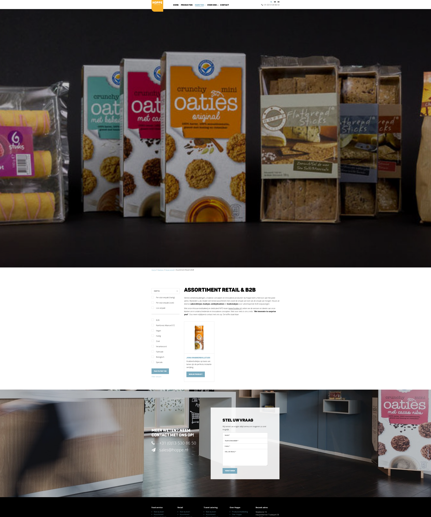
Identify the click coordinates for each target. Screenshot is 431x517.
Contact (224, 5)
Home (176, 5)
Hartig (158, 336)
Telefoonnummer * (231, 441)
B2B (157, 320)
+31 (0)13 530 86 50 (271, 5)
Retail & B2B (169, 270)
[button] (166, 291)
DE (278, 2)
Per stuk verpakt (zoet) (165, 303)
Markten (161, 270)
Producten (187, 5)
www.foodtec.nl (235, 308)
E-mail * (227, 446)
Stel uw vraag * (230, 452)
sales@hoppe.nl (173, 450)
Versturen (230, 471)
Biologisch (160, 357)
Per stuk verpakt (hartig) (165, 297)
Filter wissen (156, 376)
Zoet (158, 341)
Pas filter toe (160, 371)
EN (275, 2)
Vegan (158, 331)
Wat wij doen (159, 512)
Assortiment (158, 514)
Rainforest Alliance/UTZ (165, 325)
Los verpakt (160, 308)
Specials (159, 362)
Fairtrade (159, 352)
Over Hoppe (237, 514)
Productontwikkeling (240, 512)
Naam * (227, 435)
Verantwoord (161, 346)
